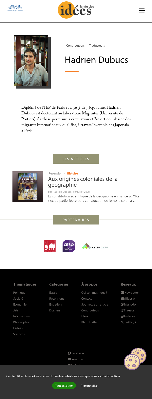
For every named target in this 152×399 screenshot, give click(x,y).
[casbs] (50, 246)
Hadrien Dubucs (62, 191)
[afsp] (69, 246)
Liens (84, 316)
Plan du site (89, 322)
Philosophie (21, 322)
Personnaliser (90, 386)
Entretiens (56, 304)
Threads (129, 310)
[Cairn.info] (95, 246)
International (21, 316)
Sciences (19, 334)
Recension (55, 173)
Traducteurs (97, 45)
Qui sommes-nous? (94, 292)
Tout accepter (64, 386)
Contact (86, 298)
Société (18, 298)
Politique (19, 292)
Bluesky (130, 298)
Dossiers (54, 310)
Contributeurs (75, 45)
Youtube (77, 359)
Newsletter (131, 292)
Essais (53, 292)
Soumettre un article (94, 304)
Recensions (56, 298)
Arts (15, 310)
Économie (20, 304)
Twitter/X (130, 322)
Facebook (77, 353)
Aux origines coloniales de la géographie (83, 181)
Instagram (130, 316)
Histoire (72, 173)
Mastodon (131, 304)
